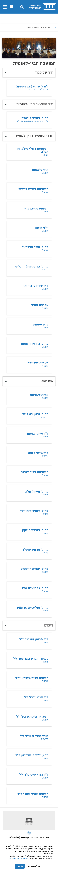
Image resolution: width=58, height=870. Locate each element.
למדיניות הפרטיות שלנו (18, 858)
